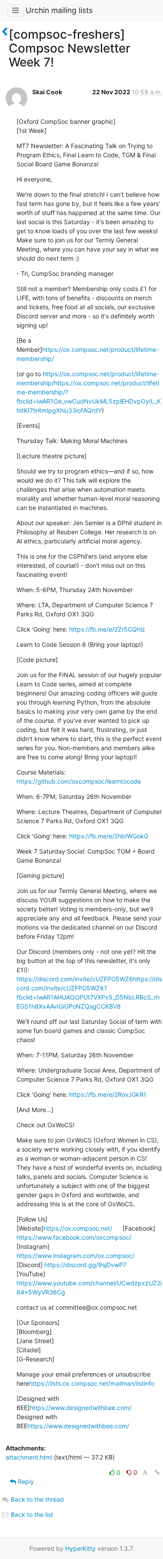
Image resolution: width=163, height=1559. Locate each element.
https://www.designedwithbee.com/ (80, 1407)
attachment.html (29, 1457)
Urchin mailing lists (59, 10)
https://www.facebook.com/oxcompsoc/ (74, 1237)
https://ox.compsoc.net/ (77, 1228)
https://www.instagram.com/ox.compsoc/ (75, 1255)
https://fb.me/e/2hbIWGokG (108, 836)
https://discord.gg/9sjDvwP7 (85, 1264)
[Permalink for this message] (157, 1472)
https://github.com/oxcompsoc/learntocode (79, 781)
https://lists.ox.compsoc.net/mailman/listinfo (91, 1383)
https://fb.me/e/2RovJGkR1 (107, 1094)
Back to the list (31, 1514)
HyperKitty (80, 1548)
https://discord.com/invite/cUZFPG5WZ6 (75, 979)
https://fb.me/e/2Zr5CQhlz (107, 629)
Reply (25, 1481)
